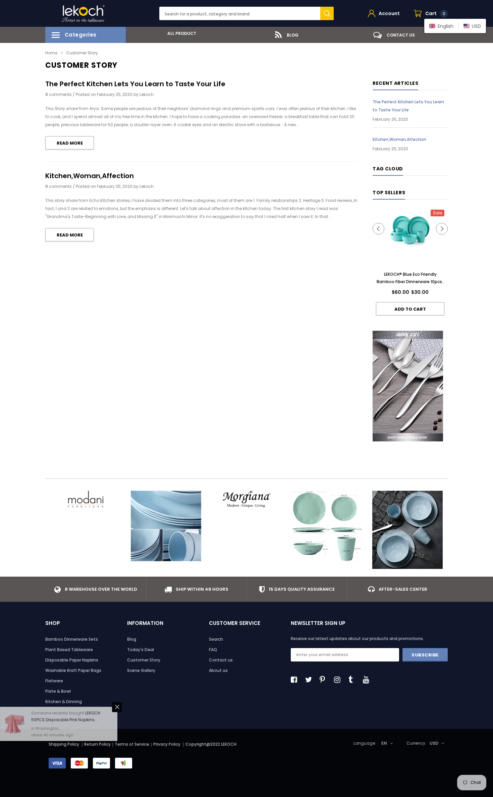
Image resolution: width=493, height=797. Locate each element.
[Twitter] (310, 679)
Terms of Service (132, 744)
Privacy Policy (167, 744)
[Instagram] (339, 679)
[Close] (117, 684)
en (384, 743)
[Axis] (407, 530)
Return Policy (97, 744)
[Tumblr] (353, 679)
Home (51, 53)
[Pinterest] (325, 679)
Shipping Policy (64, 744)
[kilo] (166, 526)
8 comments (59, 94)
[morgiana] (246, 499)
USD (434, 743)
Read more (70, 143)
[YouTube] (368, 679)
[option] (179, 33)
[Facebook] (296, 679)
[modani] (85, 499)
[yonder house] (327, 526)
